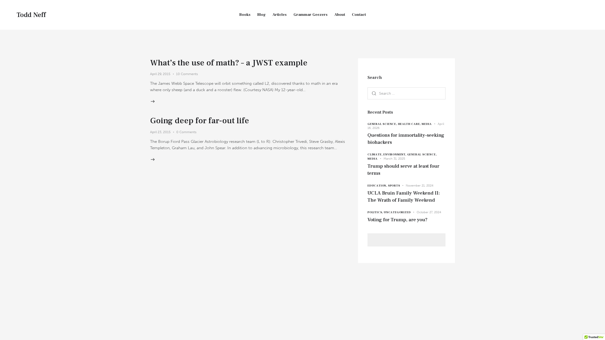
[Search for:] (406, 93)
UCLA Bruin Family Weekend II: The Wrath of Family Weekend (403, 196)
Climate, (375, 154)
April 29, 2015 (160, 74)
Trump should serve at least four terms (403, 169)
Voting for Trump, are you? (397, 220)
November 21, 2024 (419, 185)
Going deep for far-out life (199, 120)
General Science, (382, 124)
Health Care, (410, 124)
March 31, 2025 (394, 158)
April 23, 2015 (160, 132)
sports (394, 185)
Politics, (375, 212)
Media (427, 124)
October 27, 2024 (429, 212)
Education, (377, 185)
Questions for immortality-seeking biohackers (405, 138)
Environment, (395, 154)
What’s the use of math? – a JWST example (228, 62)
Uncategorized (397, 212)
